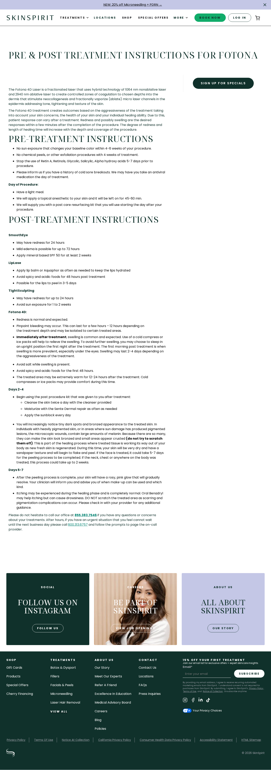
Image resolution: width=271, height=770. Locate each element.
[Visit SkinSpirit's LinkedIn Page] (201, 701)
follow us (48, 628)
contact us (147, 667)
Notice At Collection (75, 740)
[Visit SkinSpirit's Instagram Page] (185, 701)
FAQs (143, 685)
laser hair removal (65, 702)
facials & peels (61, 685)
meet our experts (108, 676)
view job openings (135, 628)
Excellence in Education (113, 693)
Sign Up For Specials (223, 83)
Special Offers (17, 685)
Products (13, 676)
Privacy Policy (256, 688)
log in (239, 18)
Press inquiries (150, 693)
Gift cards (14, 667)
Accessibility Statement (216, 740)
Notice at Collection (213, 691)
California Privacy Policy (114, 740)
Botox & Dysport (63, 667)
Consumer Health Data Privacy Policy (165, 740)
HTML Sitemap (251, 740)
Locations (105, 18)
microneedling (61, 693)
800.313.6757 (78, 524)
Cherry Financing (19, 693)
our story (223, 628)
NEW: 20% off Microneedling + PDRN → (132, 4)
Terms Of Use (43, 740)
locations (146, 676)
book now (210, 18)
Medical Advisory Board (113, 702)
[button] (265, 4)
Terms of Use (189, 691)
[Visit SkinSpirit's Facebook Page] (193, 701)
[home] (30, 17)
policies (100, 728)
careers (101, 711)
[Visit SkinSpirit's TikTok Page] (208, 701)
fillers (54, 676)
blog (98, 720)
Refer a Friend (106, 685)
